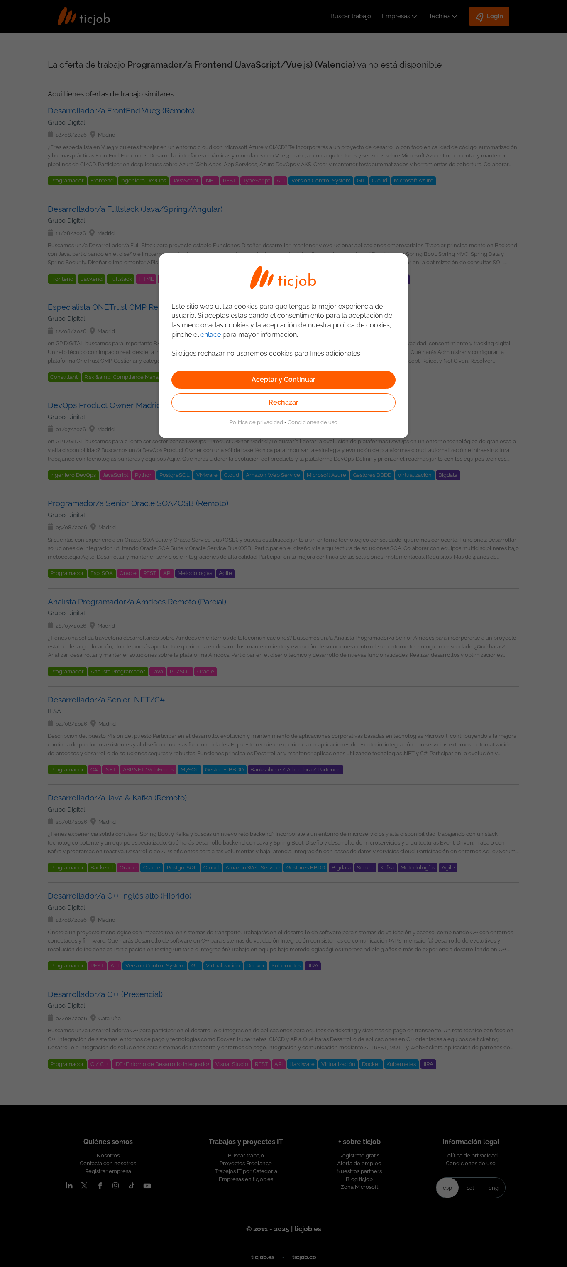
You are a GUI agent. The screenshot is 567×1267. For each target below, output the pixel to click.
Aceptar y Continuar (283, 379)
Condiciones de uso (312, 422)
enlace (210, 335)
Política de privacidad (256, 422)
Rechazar (283, 402)
